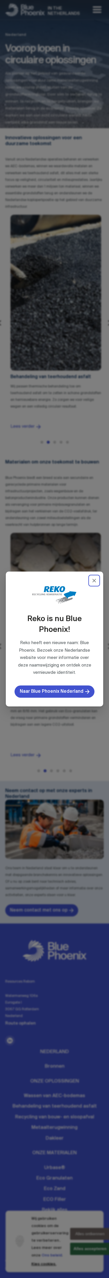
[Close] (94, 580)
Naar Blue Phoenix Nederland (51, 691)
